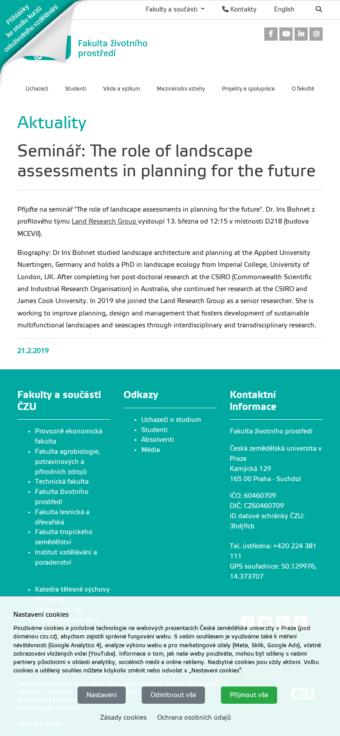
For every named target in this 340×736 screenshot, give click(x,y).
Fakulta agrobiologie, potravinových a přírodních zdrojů (67, 461)
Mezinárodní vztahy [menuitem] (181, 89)
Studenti (154, 429)
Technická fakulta (62, 481)
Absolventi (157, 439)
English (284, 9)
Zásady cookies (123, 717)
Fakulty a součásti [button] (172, 9)
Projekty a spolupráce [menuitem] (248, 89)
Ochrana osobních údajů (194, 717)
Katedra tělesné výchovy (72, 589)
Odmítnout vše (173, 694)
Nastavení (101, 694)
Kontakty (242, 9)
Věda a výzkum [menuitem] (121, 89)
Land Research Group (105, 221)
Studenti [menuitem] (75, 89)
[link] (44, 43)
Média (150, 449)
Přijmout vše (249, 694)
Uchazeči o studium (171, 419)
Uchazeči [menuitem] (37, 89)
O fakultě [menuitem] (303, 89)
